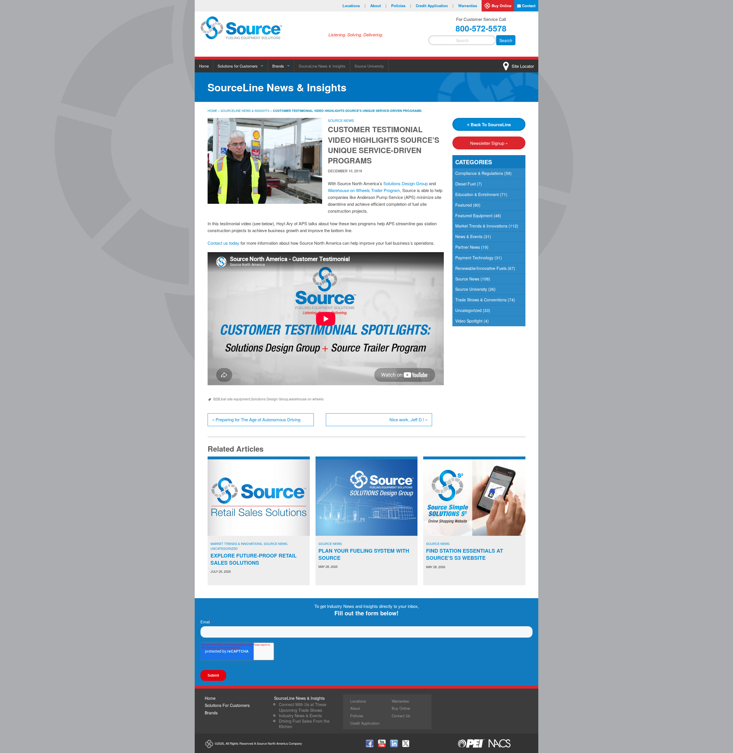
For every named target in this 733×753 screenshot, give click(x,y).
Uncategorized (468, 310)
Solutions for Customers (238, 66)
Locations (354, 5)
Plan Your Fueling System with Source (363, 554)
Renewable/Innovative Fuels (481, 268)
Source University (369, 66)
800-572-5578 (481, 28)
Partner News (467, 247)
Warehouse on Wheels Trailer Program (364, 190)
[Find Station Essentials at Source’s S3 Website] (474, 497)
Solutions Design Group (405, 183)
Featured (463, 205)
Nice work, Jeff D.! (408, 419)
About (378, 5)
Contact (528, 5)
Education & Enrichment (477, 194)
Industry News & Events (300, 715)
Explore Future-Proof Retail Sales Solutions (253, 559)
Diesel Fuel (465, 184)
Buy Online (501, 5)
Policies (401, 5)
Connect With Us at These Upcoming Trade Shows (302, 707)
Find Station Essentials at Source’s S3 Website (464, 554)
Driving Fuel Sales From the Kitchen (304, 723)
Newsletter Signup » (489, 143)
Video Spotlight (468, 321)
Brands (278, 66)
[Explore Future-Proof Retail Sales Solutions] (259, 497)
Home (204, 66)
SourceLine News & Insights (322, 66)
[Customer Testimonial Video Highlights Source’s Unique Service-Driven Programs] (265, 161)
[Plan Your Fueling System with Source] (367, 497)
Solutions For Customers (227, 705)
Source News (341, 120)
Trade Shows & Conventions (481, 300)
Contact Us (401, 715)
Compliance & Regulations (479, 173)
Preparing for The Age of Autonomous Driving (256, 419)
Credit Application (435, 5)
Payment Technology (474, 257)
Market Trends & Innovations (481, 226)
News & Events (468, 236)
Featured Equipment (473, 215)
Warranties (467, 5)
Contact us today (223, 243)
